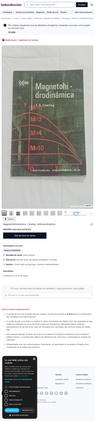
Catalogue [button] (7, 12)
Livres (16, 18)
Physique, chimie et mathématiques (77, 18)
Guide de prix (52, 12)
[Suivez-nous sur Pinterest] (51, 393)
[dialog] (19, 387)
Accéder (12, 32)
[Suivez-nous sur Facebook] (41, 393)
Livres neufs (26, 18)
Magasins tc (59, 383)
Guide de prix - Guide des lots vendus (21, 40)
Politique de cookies (48, 402)
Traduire (10, 219)
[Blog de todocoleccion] (66, 393)
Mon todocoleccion (83, 12)
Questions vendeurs (83, 379)
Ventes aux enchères (25, 12)
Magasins (40, 12)
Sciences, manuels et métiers (47, 18)
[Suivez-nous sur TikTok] (61, 393)
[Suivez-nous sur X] (46, 393)
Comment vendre (61, 379)
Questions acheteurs (83, 383)
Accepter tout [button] (12, 410)
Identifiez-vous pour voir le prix (17, 229)
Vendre (63, 12)
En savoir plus (23, 376)
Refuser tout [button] (27, 410)
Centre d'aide (82, 374)
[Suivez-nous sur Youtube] (56, 393)
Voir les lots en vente (24, 235)
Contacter (79, 388)
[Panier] (91, 4)
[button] (20, 380)
